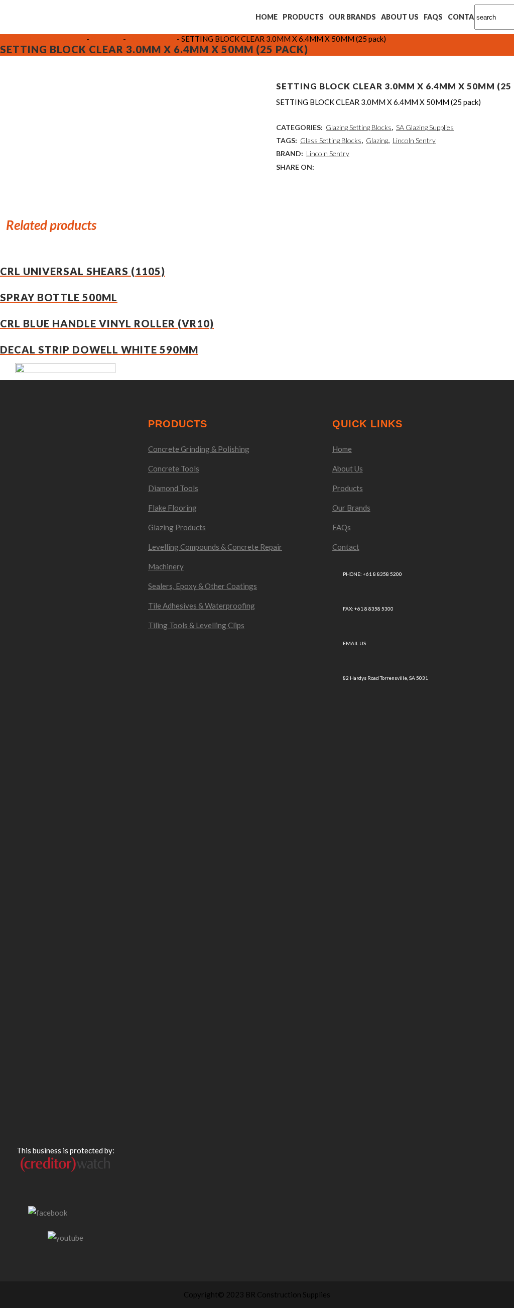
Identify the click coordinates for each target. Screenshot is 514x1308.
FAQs (341, 527)
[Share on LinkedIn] (366, 166)
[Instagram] (87, 1213)
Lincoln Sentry (414, 140)
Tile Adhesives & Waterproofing (201, 605)
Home (342, 448)
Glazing (377, 140)
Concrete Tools (173, 468)
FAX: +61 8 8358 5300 (368, 609)
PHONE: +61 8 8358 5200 (372, 574)
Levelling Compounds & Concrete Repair (215, 546)
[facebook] (47, 1211)
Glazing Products (177, 527)
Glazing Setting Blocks (359, 127)
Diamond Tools (173, 488)
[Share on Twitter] (337, 166)
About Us (347, 468)
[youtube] (65, 1236)
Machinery (166, 566)
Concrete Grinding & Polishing (198, 448)
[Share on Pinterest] (381, 166)
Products (347, 488)
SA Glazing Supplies (425, 127)
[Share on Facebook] (323, 166)
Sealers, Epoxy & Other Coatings (202, 585)
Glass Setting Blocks (330, 140)
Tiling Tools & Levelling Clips (196, 625)
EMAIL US (354, 643)
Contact (345, 546)
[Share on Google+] (352, 166)
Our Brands (351, 507)
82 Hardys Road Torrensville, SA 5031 (385, 678)
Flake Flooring (172, 507)
